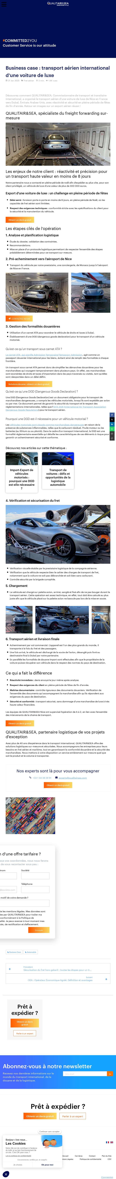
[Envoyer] (110, 1073)
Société (25, 870)
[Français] (107, 1143)
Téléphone (26, 883)
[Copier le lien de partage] (112, 438)
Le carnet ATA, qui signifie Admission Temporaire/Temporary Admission (44, 354)
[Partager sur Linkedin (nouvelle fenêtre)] (112, 424)
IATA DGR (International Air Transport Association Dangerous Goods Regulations (56, 408)
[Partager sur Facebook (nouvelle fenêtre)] (112, 415)
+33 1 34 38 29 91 (42, 777)
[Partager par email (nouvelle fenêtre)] (112, 433)
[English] (111, 1143)
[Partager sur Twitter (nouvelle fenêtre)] (112, 419)
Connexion (107, 1177)
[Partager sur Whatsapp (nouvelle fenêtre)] (112, 429)
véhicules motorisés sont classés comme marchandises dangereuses (47, 424)
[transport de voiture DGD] (22, 458)
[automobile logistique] (58, 458)
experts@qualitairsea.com (73, 777)
